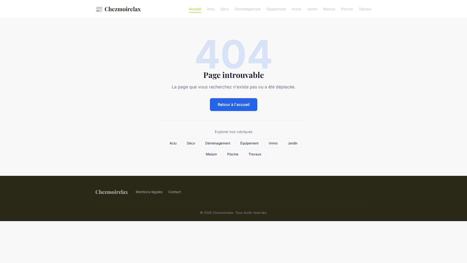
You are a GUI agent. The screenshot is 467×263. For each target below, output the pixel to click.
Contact (174, 192)
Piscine (347, 9)
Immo (296, 9)
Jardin (312, 9)
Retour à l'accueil (234, 104)
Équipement (276, 9)
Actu (211, 9)
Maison (329, 9)
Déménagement (247, 9)
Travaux (365, 9)
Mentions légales (149, 192)
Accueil (195, 9)
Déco (224, 9)
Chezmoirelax (118, 9)
